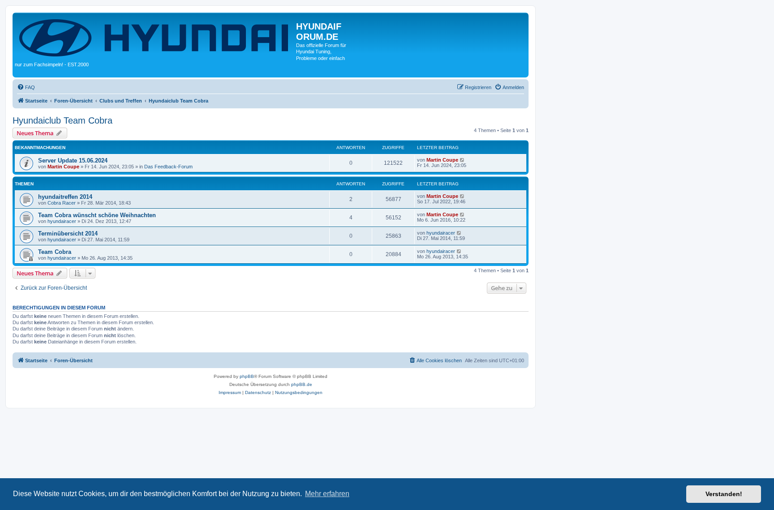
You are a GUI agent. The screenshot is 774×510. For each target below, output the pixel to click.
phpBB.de (301, 384)
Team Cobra (54, 252)
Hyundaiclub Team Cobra (62, 120)
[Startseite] (155, 37)
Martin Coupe (63, 166)
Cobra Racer (61, 203)
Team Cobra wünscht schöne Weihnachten (97, 215)
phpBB (247, 376)
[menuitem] (26, 87)
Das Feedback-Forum (168, 166)
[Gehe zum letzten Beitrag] (462, 160)
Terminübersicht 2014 (68, 233)
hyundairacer (61, 221)
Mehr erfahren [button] (327, 493)
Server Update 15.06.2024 (73, 160)
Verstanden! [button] (723, 493)
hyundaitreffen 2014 (65, 196)
